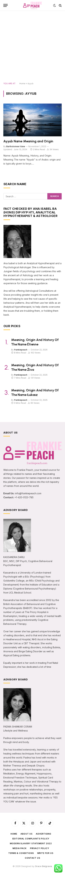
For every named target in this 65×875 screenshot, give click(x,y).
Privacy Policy (39, 848)
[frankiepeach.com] (32, 5)
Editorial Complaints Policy (31, 838)
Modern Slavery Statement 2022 (31, 843)
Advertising (43, 834)
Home (22, 83)
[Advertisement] (32, 46)
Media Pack (19, 848)
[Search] (60, 5)
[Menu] (5, 5)
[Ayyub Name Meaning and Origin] (32, 120)
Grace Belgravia (43, 866)
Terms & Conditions (21, 853)
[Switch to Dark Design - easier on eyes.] (54, 5)
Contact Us (32, 858)
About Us (26, 834)
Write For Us (45, 853)
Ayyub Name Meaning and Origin (28, 141)
